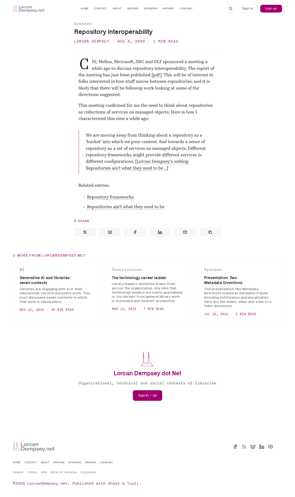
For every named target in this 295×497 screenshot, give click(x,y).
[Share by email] (185, 232)
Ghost (114, 483)
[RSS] (244, 446)
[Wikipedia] (279, 446)
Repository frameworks (110, 197)
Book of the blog (64, 472)
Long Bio (186, 8)
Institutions (127, 269)
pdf (156, 75)
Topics (32, 472)
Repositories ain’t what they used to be (125, 207)
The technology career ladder (139, 277)
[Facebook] (235, 446)
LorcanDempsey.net (47, 483)
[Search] (231, 9)
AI (22, 269)
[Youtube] (270, 446)
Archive (168, 8)
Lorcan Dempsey (91, 41)
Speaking (150, 8)
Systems (83, 23)
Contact (100, 8)
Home (85, 8)
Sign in (247, 8)
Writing (132, 8)
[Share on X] (84, 232)
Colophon (88, 472)
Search (18, 472)
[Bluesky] (252, 446)
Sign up (271, 8)
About (117, 8)
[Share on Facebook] (135, 232)
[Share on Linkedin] (160, 232)
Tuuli (133, 483)
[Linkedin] (261, 446)
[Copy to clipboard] (210, 232)
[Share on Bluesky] (110, 232)
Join (44, 472)
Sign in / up (147, 395)
